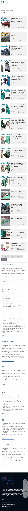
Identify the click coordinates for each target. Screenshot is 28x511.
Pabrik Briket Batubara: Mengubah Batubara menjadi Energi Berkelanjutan (12, 349)
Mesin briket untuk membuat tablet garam (12, 268)
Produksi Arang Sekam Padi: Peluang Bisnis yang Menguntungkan (13, 297)
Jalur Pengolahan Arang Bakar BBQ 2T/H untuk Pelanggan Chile (17, 78)
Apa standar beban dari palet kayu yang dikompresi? (12, 380)
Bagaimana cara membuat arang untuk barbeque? (12, 403)
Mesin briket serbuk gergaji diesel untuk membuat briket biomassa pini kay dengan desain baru (14, 271)
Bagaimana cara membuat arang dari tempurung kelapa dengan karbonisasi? (14, 374)
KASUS (4, 315)
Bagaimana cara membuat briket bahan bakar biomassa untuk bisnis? (13, 274)
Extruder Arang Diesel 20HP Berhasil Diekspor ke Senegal (13, 319)
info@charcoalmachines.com (9, 504)
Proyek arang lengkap (9, 341)
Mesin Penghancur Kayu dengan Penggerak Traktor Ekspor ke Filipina (13, 329)
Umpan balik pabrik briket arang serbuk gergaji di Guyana (14, 346)
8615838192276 (6, 502)
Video (6, 10)
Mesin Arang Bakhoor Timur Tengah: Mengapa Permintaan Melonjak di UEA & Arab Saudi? (13, 400)
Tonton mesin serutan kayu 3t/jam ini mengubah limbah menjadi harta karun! (18, 150)
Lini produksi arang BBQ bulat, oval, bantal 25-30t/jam (17, 205)
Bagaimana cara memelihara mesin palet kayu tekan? (13, 383)
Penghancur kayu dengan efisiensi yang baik (17, 244)
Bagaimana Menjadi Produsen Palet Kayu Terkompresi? (12, 377)
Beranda (3, 10)
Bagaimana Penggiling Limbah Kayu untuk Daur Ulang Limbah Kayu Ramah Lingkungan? (18, 121)
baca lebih (4, 283)
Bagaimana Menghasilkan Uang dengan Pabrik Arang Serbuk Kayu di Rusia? (13, 305)
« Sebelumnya (5, 257)
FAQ (3, 366)
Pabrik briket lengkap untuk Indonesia (11, 354)
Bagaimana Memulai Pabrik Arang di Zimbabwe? (14, 300)
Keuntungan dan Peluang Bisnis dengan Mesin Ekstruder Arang (13, 410)
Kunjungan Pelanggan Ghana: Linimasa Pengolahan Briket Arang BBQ (12, 322)
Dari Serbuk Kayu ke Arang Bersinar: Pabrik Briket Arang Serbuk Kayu (13, 352)
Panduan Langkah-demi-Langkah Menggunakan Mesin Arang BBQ (17, 106)
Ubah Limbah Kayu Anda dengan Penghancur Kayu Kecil (18, 179)
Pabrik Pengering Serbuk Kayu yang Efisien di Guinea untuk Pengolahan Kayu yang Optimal (13, 357)
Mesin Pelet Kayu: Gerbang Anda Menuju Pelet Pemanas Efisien (13, 407)
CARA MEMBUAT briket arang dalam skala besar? (18, 219)
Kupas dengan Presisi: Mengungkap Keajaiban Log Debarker (14, 432)
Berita (4, 393)
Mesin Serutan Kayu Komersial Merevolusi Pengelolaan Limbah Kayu (12, 435)
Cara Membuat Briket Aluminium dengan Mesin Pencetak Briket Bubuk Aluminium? (17, 63)
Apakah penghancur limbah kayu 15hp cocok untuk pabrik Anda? (18, 164)
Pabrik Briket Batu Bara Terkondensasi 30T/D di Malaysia (17, 48)
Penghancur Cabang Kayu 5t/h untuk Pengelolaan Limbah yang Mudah (18, 136)
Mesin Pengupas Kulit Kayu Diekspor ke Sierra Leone (13, 332)
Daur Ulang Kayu (7, 444)
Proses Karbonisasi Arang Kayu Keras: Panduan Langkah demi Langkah (13, 302)
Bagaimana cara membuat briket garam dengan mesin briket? (14, 371)
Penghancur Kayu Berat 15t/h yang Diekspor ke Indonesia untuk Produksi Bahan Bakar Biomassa (14, 325)
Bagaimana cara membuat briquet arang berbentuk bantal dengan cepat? (18, 92)
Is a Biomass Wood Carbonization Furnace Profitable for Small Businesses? (12, 397)
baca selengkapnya (21, 26)
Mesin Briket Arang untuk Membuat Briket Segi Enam (18, 192)
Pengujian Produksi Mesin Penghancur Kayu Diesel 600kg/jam (14, 455)
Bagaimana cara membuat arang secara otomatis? (18, 231)
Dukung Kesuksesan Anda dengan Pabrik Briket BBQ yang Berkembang (13, 280)
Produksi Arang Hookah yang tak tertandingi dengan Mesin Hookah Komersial (13, 277)
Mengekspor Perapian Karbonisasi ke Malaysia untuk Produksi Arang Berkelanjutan (17, 20)
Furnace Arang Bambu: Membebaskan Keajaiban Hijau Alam (14, 294)
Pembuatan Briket (8, 265)
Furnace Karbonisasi (9, 290)
